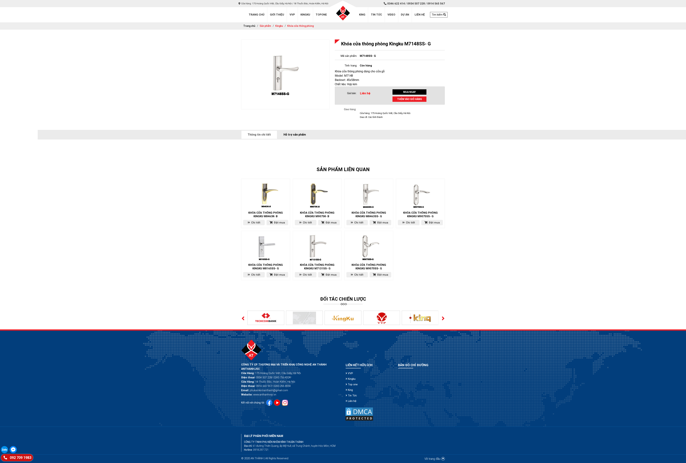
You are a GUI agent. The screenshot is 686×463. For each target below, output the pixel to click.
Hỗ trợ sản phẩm (295, 134)
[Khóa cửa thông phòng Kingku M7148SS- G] (285, 74)
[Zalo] (5, 449)
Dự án (405, 14)
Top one (352, 384)
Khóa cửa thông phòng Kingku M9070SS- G (369, 266)
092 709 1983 (20, 457)
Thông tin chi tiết (259, 134)
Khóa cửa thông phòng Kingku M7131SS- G (317, 266)
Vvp (292, 14)
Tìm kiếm (437, 14)
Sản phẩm (265, 25)
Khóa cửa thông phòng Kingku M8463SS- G (369, 214)
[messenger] (14, 449)
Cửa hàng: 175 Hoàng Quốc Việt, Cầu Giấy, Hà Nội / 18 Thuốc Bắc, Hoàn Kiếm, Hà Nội (284, 3)
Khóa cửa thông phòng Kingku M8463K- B (265, 214)
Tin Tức (352, 395)
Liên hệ (420, 14)
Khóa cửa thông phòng (300, 25)
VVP (350, 373)
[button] (243, 317)
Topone (321, 14)
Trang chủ (249, 25)
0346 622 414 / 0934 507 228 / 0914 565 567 (416, 3)
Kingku (305, 14)
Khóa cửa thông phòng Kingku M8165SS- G (265, 266)
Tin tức (376, 14)
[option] (266, 318)
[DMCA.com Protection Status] (359, 413)
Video (391, 14)
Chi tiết (255, 222)
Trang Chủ (256, 14)
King (362, 14)
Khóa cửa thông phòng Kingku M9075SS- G (420, 214)
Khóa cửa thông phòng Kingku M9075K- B (317, 214)
